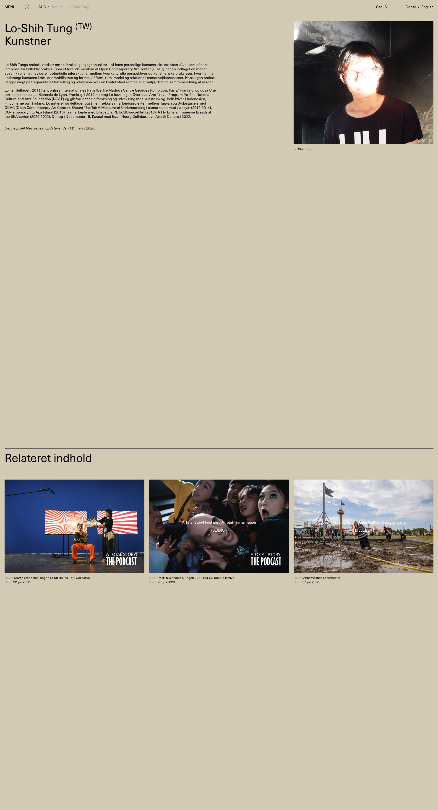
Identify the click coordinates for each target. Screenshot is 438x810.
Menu (10, 7)
